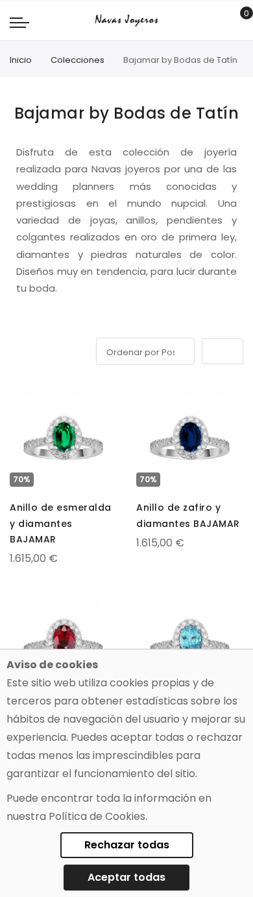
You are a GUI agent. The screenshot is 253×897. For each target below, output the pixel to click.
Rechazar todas (126, 844)
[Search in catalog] (217, 21)
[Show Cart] (237, 21)
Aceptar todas (126, 877)
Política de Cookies (97, 816)
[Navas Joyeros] (126, 20)
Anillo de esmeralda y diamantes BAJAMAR (61, 523)
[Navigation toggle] (19, 22)
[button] (21, 397)
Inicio (21, 60)
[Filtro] (19, 349)
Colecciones (77, 60)
